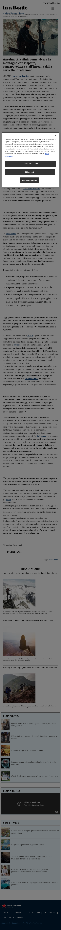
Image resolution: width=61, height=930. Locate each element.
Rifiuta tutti (29, 172)
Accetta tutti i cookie (30, 164)
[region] (31, 160)
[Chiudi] (55, 136)
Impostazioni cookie (29, 180)
